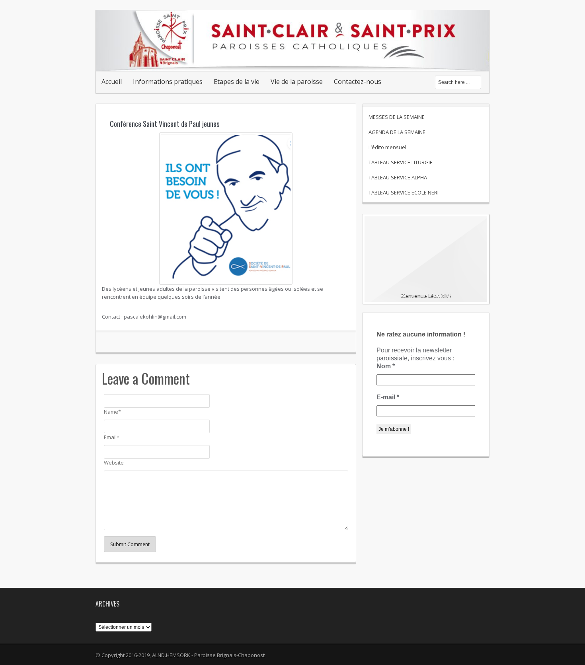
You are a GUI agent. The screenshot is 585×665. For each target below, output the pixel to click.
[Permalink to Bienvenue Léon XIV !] (426, 262)
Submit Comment (130, 544)
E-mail (387, 397)
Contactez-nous (357, 81)
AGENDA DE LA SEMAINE (397, 132)
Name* (112, 411)
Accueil (111, 81)
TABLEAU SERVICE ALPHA (398, 177)
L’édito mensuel (387, 147)
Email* (111, 437)
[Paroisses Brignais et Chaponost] (292, 62)
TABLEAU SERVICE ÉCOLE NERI (404, 192)
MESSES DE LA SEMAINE (397, 117)
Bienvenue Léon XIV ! (426, 295)
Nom (385, 366)
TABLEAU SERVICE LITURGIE (401, 162)
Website (114, 462)
